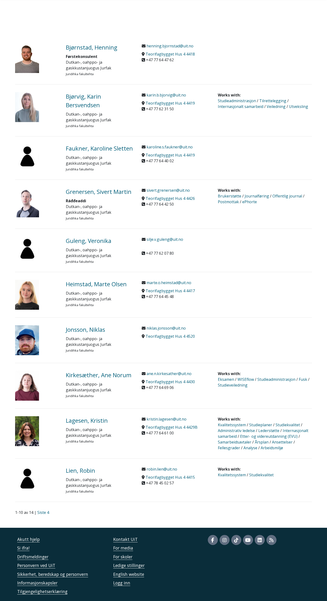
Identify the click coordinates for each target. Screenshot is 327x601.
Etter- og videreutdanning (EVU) (269, 436)
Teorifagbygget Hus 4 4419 (170, 103)
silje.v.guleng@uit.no (164, 239)
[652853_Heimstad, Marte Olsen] (37, 295)
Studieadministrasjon (237, 100)
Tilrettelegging (272, 100)
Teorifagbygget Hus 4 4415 (170, 477)
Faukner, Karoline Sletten (99, 148)
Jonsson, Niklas (85, 329)
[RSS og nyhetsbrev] (271, 540)
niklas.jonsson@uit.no (166, 328)
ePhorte (249, 201)
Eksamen (226, 379)
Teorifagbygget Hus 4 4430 (170, 381)
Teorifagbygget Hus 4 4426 (170, 198)
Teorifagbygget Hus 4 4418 (170, 54)
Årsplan (262, 442)
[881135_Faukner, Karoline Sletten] (37, 156)
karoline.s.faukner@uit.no (169, 147)
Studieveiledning (233, 385)
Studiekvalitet (288, 424)
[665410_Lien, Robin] (37, 478)
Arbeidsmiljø (272, 447)
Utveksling (298, 106)
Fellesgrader (229, 447)
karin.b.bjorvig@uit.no (166, 95)
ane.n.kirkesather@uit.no (169, 373)
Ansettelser (282, 442)
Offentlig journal (287, 196)
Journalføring (257, 196)
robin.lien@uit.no (161, 469)
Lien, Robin (80, 470)
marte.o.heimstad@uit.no (168, 282)
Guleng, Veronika (88, 241)
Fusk (303, 379)
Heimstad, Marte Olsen (96, 284)
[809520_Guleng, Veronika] (37, 248)
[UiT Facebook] (213, 540)
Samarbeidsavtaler (234, 442)
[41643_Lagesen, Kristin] (37, 431)
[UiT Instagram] (225, 540)
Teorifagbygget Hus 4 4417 (170, 290)
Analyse (250, 447)
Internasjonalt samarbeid (240, 106)
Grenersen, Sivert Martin (98, 192)
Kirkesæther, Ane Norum (98, 375)
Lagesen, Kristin (87, 420)
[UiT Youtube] (248, 540)
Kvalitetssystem (232, 424)
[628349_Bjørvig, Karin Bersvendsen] (37, 107)
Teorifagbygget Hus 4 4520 (170, 336)
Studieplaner (260, 424)
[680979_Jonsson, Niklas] (37, 340)
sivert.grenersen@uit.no (168, 190)
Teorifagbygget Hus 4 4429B (171, 427)
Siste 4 (43, 512)
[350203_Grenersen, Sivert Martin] (37, 202)
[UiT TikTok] (236, 540)
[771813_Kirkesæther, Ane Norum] (37, 386)
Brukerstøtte (229, 196)
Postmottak (228, 201)
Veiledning (276, 106)
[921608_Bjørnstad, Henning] (37, 58)
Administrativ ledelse (236, 430)
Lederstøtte (268, 430)
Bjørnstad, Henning (91, 47)
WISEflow (245, 379)
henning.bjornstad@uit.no (169, 46)
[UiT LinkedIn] (260, 540)
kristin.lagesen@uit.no (166, 419)
